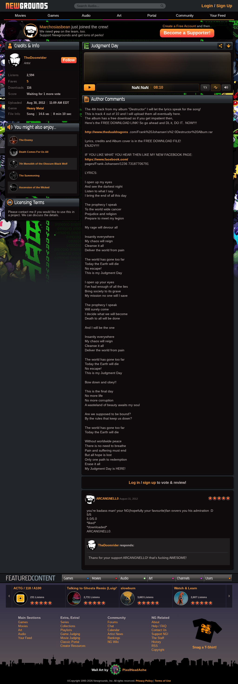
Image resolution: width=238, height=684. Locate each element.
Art (119, 15)
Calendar (113, 630)
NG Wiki (113, 642)
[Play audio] (89, 87)
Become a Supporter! (187, 32)
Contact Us (159, 630)
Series (64, 622)
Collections (67, 626)
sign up (149, 482)
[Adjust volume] (226, 87)
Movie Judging (70, 638)
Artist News (115, 634)
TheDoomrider (108, 545)
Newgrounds (27, 6)
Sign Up (224, 5)
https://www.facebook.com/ (106, 159)
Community (185, 15)
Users (209, 578)
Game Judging (70, 634)
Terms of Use (163, 680)
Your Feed (217, 15)
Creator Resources (73, 646)
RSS (155, 646)
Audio (86, 15)
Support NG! (160, 634)
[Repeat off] (205, 87)
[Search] (162, 6)
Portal (151, 15)
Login (207, 5)
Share (220, 46)
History (156, 642)
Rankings (114, 638)
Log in (134, 482)
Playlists (66, 630)
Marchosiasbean (55, 27)
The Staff (158, 638)
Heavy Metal (35, 108)
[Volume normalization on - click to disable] (215, 87)
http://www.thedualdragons (106, 132)
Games (53, 15)
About (155, 622)
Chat (111, 626)
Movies (20, 15)
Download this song (228, 46)
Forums (113, 622)
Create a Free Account (179, 26)
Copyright (158, 649)
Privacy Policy (144, 680)
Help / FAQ (159, 626)
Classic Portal (69, 642)
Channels (183, 578)
